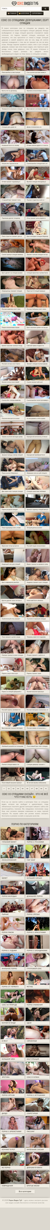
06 (27, 789)
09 (41, 789)
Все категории (25, 1191)
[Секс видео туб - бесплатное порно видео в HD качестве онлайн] (25, 3)
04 (18, 789)
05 (23, 789)
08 (37, 789)
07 (32, 789)
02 (9, 789)
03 (13, 789)
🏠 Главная (12, 13)
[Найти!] (45, 8)
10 (46, 789)
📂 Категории (24, 13)
